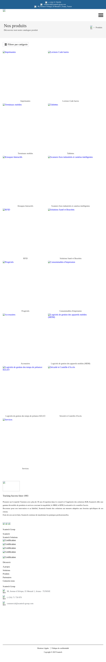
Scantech (6, 534)
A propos (6, 567)
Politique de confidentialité (60, 648)
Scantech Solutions (10, 537)
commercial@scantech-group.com (20, 603)
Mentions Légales (43, 648)
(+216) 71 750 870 (14, 597)
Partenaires (7, 577)
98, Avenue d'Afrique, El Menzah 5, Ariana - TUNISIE (28, 591)
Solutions (6, 570)
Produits (99, 27)
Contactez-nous (9, 581)
